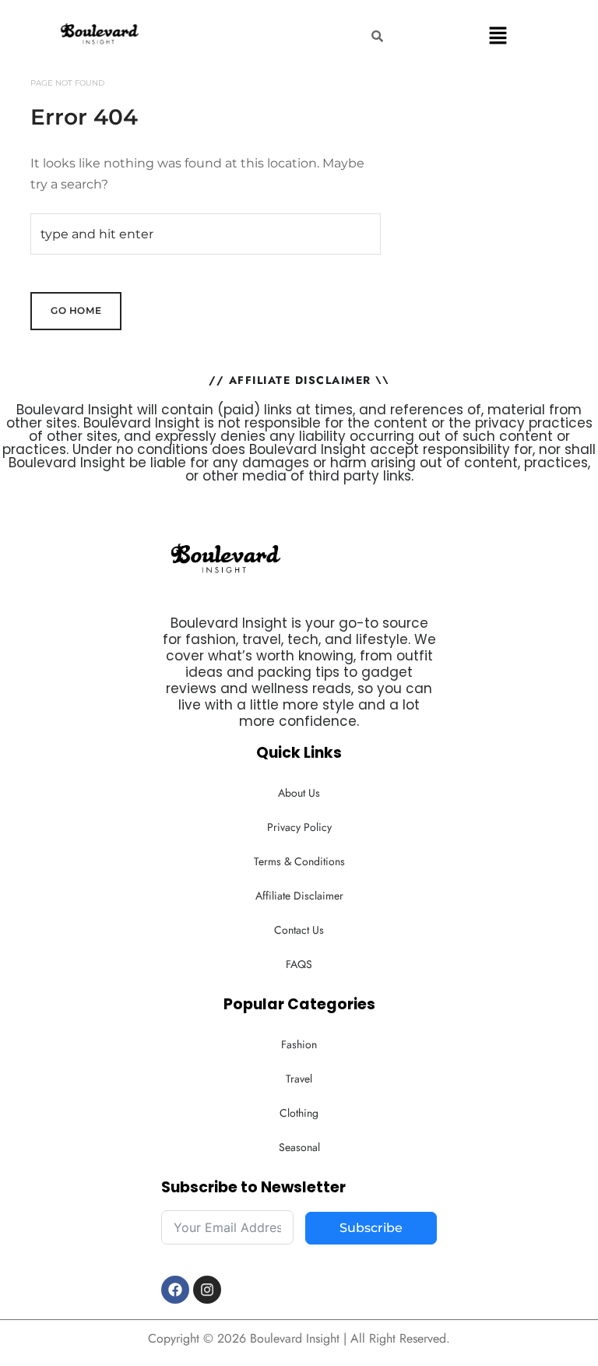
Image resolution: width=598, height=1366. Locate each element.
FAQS (299, 964)
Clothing (299, 1113)
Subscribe (371, 1227)
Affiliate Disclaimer (299, 895)
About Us (299, 793)
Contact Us (299, 930)
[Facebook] (175, 1290)
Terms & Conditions (299, 861)
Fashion (299, 1044)
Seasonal (299, 1147)
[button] (498, 35)
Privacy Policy (299, 827)
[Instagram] (207, 1290)
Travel (299, 1078)
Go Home (76, 310)
